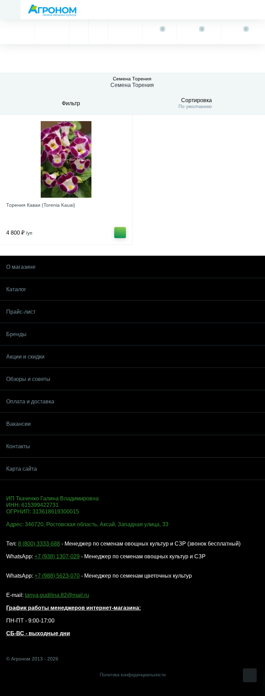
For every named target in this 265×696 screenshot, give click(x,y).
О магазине (21, 267)
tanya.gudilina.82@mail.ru (57, 595)
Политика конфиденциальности (133, 674)
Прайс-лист (21, 312)
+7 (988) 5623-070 (57, 576)
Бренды (16, 334)
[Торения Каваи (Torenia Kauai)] (66, 159)
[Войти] (125, 31)
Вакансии (18, 424)
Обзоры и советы (28, 379)
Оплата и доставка (30, 401)
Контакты (18, 446)
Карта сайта (21, 469)
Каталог (16, 289)
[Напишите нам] (98, 31)
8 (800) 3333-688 (39, 544)
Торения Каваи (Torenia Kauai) (40, 205)
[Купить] (120, 232)
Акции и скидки (25, 357)
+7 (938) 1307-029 (57, 556)
